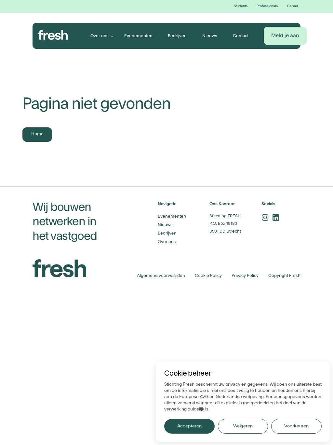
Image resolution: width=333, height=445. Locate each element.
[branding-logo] (53, 35)
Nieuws (209, 36)
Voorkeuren (296, 426)
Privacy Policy (245, 275)
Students (240, 6)
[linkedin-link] (276, 217)
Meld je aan (285, 35)
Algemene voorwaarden (161, 275)
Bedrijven (177, 36)
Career (292, 6)
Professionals (267, 6)
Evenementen (138, 36)
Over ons (99, 36)
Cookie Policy (208, 275)
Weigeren (243, 426)
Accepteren (189, 426)
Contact (240, 36)
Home (37, 134)
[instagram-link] (265, 217)
